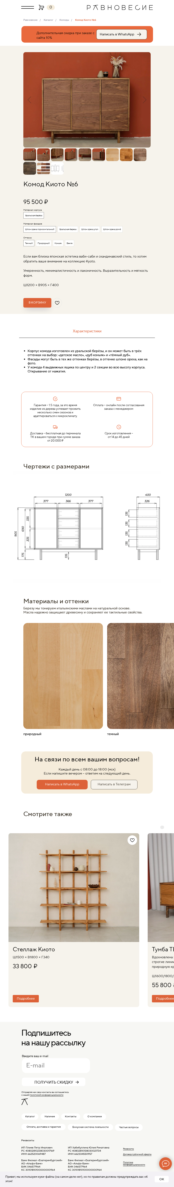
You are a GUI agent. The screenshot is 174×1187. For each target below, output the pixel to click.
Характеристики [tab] (87, 331)
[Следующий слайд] (144, 99)
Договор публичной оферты (137, 1154)
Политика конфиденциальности (134, 1163)
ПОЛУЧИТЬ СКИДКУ (53, 1082)
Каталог (48, 20)
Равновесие (30, 20)
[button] (27, 7)
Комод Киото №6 (85, 20)
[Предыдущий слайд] (29, 99)
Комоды (64, 20)
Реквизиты (128, 1148)
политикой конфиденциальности (46, 1095)
